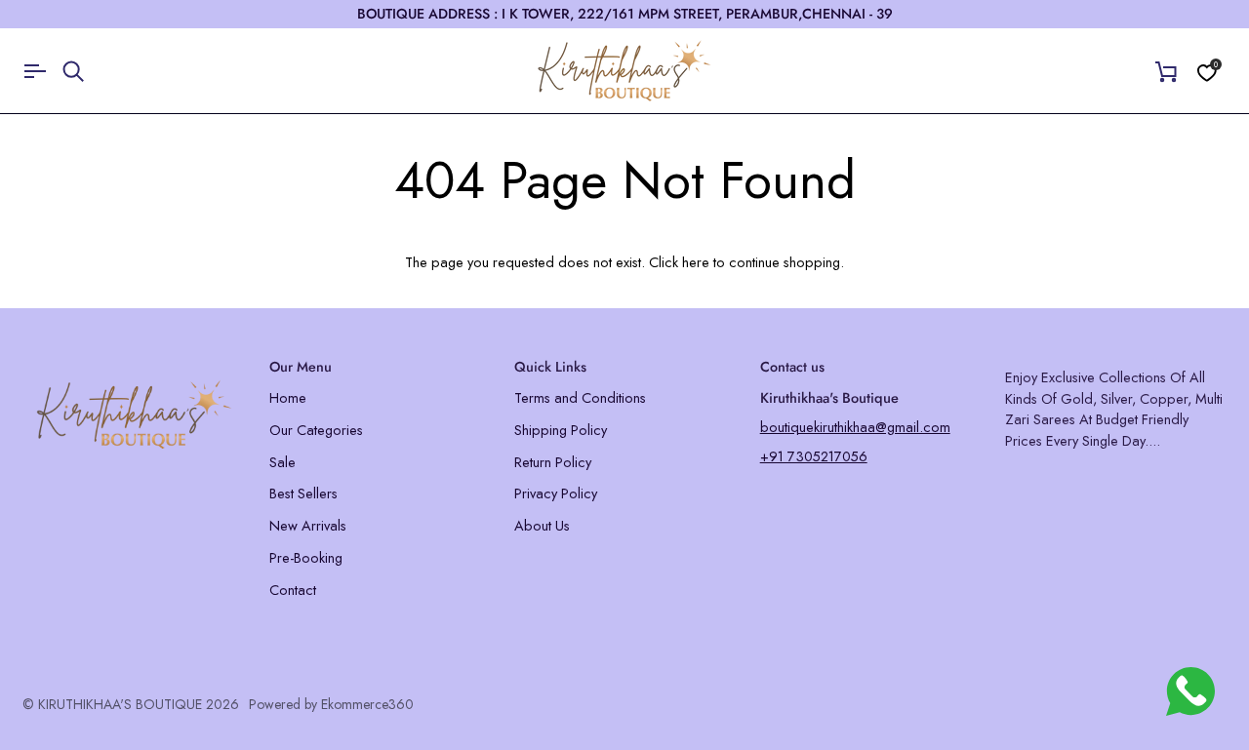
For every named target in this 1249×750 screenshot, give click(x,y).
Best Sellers (303, 493)
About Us (542, 525)
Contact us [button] (792, 366)
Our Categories (316, 429)
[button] (134, 362)
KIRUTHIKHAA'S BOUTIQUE (120, 704)
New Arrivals (307, 525)
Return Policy (552, 462)
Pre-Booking (305, 557)
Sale (282, 462)
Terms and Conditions (580, 397)
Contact (292, 589)
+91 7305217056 (813, 456)
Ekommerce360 (367, 704)
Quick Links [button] (550, 366)
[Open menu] (41, 70)
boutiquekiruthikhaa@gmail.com (855, 426)
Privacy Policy (555, 493)
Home (287, 397)
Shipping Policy (560, 429)
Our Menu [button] (300, 366)
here (695, 262)
